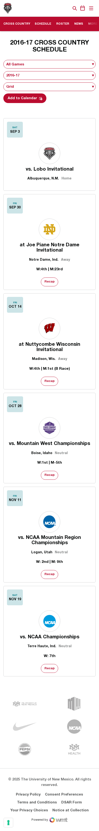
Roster (64, 23)
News (78, 24)
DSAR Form (71, 802)
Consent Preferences (64, 794)
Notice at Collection (70, 810)
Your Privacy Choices (29, 810)
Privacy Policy (28, 794)
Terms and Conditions (37, 802)
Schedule (43, 24)
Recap (49, 281)
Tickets (58, 8)
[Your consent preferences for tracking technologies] (8, 822)
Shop (66, 8)
